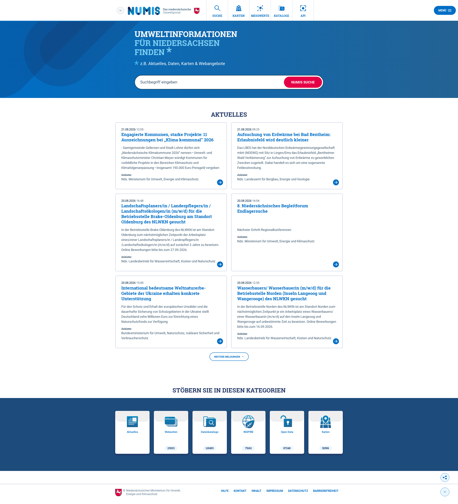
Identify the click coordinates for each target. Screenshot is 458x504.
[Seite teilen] (444, 477)
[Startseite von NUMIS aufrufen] (164, 10)
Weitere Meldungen (227, 356)
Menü (442, 10)
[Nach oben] (444, 492)
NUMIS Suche (303, 82)
